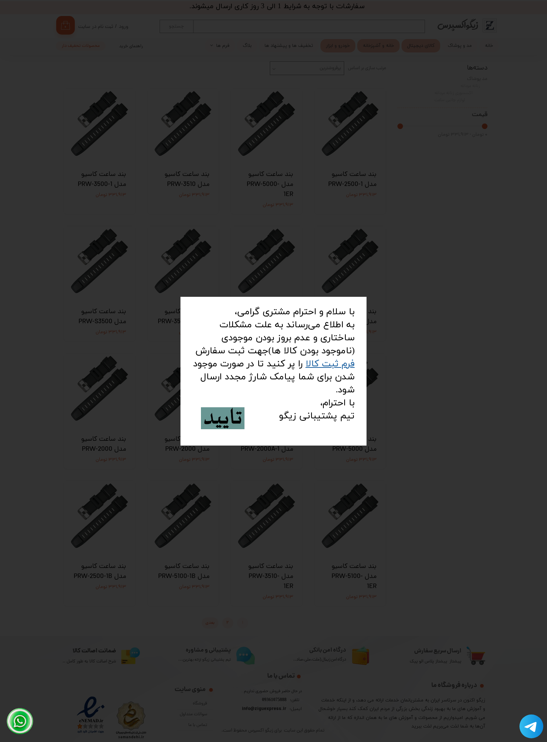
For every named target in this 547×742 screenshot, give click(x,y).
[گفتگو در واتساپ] (20, 721)
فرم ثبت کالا (330, 363)
